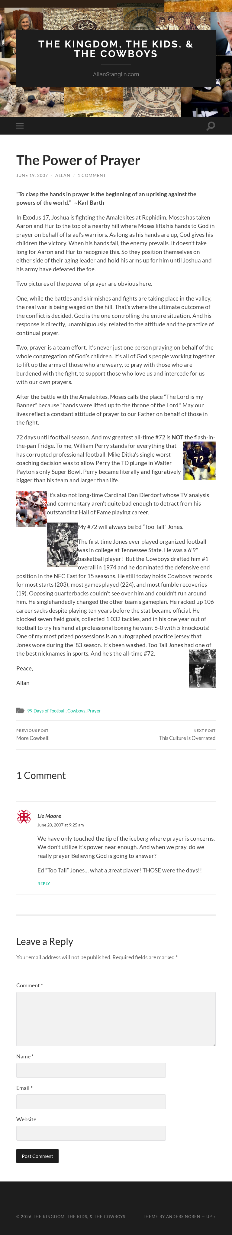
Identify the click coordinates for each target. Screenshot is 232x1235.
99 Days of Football (46, 710)
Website (26, 1119)
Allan (62, 175)
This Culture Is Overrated (187, 734)
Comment (29, 985)
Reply (43, 883)
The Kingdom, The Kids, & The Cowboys (116, 48)
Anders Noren (183, 1216)
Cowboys (76, 710)
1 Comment (92, 175)
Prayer (94, 710)
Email (24, 1087)
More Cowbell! (33, 734)
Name (25, 1056)
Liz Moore (49, 815)
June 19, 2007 (32, 175)
